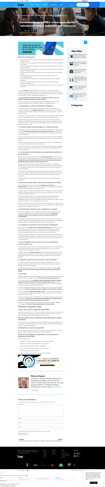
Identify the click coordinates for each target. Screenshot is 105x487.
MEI (33, 312)
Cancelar (13, 485)
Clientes (61, 4)
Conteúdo (45, 4)
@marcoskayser (57, 387)
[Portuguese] (85, 0)
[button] (22, 31)
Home (32, 4)
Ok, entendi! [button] (93, 482)
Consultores (53, 4)
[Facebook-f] (20, 470)
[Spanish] (87, 0)
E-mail (19, 422)
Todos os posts (35, 390)
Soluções (37, 4)
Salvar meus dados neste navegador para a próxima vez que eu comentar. (34, 431)
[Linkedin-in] (23, 470)
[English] (83, 0)
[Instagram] (25, 470)
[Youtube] (27, 470)
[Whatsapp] (18, 470)
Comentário (21, 404)
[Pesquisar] (85, 42)
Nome (19, 418)
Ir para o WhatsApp (5, 485)
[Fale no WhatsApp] (2, 473)
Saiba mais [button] (91, 479)
